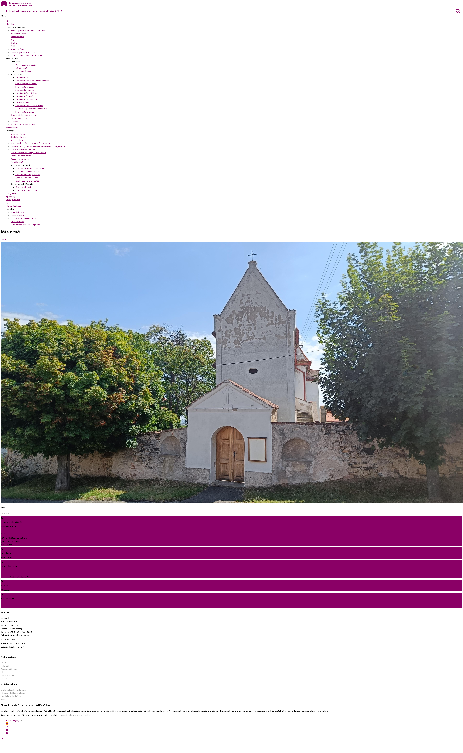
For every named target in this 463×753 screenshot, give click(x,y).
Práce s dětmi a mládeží (25, 65)
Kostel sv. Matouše (23, 187)
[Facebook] (7, 603)
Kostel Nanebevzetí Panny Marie (29, 168)
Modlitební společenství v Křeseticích (31, 109)
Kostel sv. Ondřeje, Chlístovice (28, 171)
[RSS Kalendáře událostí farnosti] (7, 723)
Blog (3, 672)
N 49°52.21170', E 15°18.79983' (14, 573)
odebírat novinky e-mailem (78, 715)
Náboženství (21, 68)
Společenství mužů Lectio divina (29, 105)
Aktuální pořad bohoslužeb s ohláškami (28, 30)
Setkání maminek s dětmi (26, 83)
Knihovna (15, 121)
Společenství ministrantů (26, 99)
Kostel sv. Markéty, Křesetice (27, 174)
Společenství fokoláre (24, 90)
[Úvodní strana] (7, 21)
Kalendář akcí (12, 127)
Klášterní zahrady (13, 206)
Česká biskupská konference (13, 690)
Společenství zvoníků (24, 112)
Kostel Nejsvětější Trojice (21, 156)
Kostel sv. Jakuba (18, 140)
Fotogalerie (11, 193)
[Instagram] (7, 733)
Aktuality (10, 24)
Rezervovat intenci (9, 669)
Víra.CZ (4, 699)
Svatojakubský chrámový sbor (24, 115)
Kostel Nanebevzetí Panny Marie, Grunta (28, 152)
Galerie (4, 678)
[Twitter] (7, 607)
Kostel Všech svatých (20, 159)
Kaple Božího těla (18, 137)
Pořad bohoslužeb (9, 675)
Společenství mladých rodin (27, 93)
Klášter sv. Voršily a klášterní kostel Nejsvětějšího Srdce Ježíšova (38, 146)
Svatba (14, 43)
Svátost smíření (17, 49)
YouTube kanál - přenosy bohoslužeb (26, 55)
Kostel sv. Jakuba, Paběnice (27, 190)
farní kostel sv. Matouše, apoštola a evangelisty (21, 570)
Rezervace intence (18, 33)
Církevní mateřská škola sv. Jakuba (25, 224)
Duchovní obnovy (23, 71)
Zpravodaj (10, 196)
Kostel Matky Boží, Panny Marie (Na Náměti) (30, 143)
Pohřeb (14, 46)
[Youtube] (7, 730)
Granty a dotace (13, 199)
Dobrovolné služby (19, 118)
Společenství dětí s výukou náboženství (32, 80)
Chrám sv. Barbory (19, 134)
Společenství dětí (22, 77)
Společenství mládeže (24, 87)
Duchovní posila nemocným (23, 52)
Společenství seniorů (24, 96)
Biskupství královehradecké (13, 693)
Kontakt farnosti (18, 212)
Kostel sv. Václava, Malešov (27, 177)
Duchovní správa (18, 215)
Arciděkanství (17, 162)
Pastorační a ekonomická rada (24, 124)
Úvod (3, 239)
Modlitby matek (22, 102)
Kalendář (5, 666)
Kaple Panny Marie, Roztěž (27, 181)
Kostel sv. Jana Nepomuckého (23, 149)
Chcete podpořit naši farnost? (23, 218)
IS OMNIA (61, 715)
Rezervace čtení (17, 36)
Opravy (9, 203)
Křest (13, 40)
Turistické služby (18, 221)
